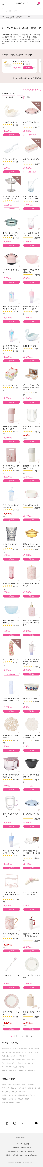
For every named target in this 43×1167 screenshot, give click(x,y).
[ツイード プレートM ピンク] (11, 1001)
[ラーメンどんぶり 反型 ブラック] (31, 763)
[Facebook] (29, 1123)
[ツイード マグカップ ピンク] (11, 922)
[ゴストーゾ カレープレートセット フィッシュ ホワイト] (31, 374)
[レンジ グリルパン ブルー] (31, 803)
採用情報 (15, 1155)
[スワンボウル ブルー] (31, 335)
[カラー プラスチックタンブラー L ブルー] (11, 839)
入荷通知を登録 (32, 135)
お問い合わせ (33, 1155)
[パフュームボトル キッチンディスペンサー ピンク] (31, 609)
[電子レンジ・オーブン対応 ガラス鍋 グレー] (11, 222)
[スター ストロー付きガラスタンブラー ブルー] (31, 185)
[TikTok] (6, 1123)
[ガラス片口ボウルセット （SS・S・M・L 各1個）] (31, 839)
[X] (22, 1123)
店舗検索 (26, 1144)
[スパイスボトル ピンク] (11, 572)
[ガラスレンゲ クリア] (11, 148)
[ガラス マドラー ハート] (11, 964)
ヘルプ (16, 1144)
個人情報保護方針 (30, 1151)
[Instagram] (14, 1123)
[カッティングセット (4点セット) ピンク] (11, 455)
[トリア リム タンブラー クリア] (11, 533)
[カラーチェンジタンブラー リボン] (11, 494)
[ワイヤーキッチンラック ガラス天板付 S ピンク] (11, 881)
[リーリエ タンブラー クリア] (31, 415)
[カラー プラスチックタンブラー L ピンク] (31, 295)
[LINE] (36, 1123)
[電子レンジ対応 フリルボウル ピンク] (31, 259)
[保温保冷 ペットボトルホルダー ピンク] (11, 415)
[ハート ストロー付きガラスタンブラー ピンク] (31, 222)
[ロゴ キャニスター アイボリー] (31, 1001)
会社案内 (8, 1155)
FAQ (21, 1144)
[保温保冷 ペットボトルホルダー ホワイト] (31, 455)
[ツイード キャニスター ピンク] (31, 572)
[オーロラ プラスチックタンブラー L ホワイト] (11, 335)
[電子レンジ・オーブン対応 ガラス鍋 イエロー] (31, 533)
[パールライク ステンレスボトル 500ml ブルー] (11, 687)
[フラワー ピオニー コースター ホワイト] (31, 724)
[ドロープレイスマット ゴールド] (11, 724)
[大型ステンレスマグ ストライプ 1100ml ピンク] (31, 922)
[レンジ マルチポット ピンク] (11, 259)
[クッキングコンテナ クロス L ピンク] (11, 763)
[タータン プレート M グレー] (31, 964)
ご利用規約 (15, 1147)
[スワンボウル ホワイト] (11, 111)
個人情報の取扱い (26, 1147)
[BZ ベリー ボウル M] (31, 687)
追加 (29, 67)
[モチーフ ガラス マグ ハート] (11, 803)
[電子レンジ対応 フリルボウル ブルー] (11, 609)
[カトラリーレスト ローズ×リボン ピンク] (31, 881)
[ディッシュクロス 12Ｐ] (11, 374)
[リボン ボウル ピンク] (31, 494)
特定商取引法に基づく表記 (15, 1151)
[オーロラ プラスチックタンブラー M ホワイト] (11, 295)
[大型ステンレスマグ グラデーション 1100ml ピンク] (31, 648)
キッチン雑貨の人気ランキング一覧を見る (27, 78)
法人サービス (24, 1155)
